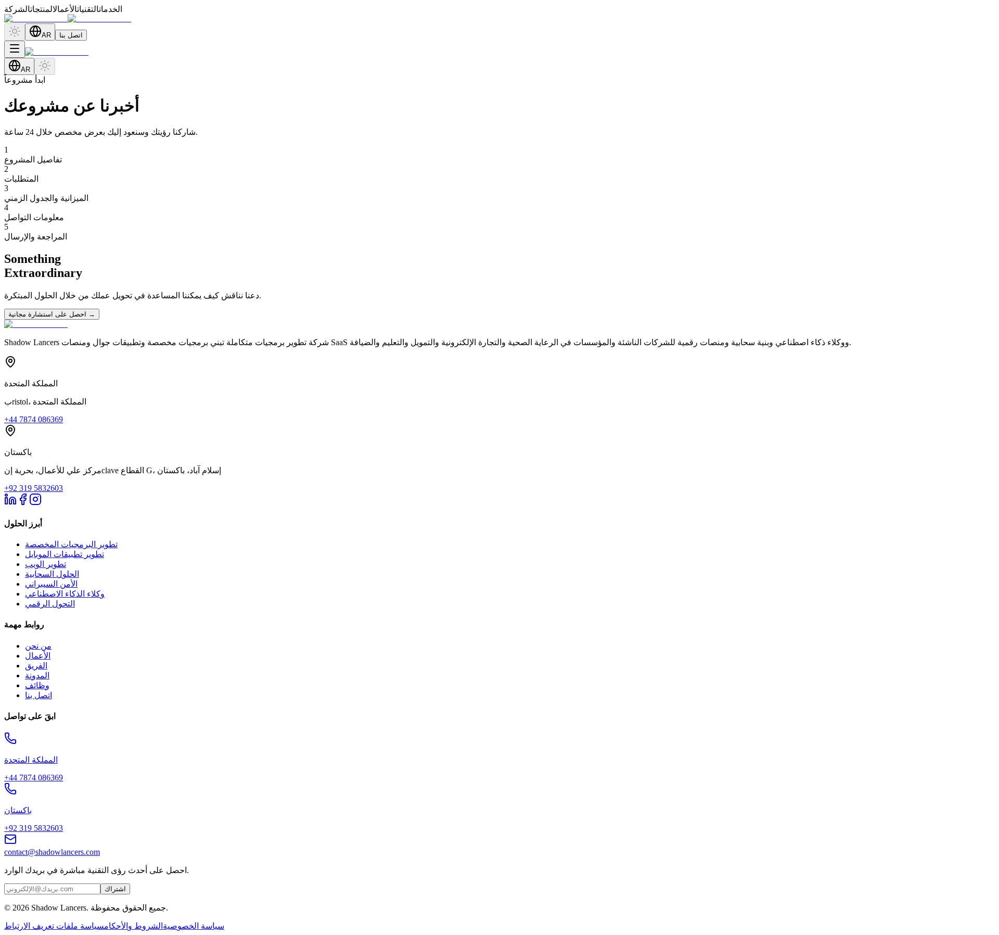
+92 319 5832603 (33, 488)
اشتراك (115, 889)
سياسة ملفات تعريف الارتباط (54, 925)
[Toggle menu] (14, 49)
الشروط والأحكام (133, 925)
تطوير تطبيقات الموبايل (64, 554)
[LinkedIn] (10, 502)
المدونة (37, 675)
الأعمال (37, 655)
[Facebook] (23, 502)
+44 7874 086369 (33, 419)
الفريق (36, 665)
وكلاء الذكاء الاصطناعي (65, 593)
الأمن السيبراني (51, 583)
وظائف (37, 685)
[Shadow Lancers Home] (67, 18)
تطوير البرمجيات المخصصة (71, 544)
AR (46, 35)
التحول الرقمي (50, 603)
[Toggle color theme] (14, 32)
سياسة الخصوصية (193, 925)
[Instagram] (35, 502)
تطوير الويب (45, 564)
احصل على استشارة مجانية (51, 314)
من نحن (38, 645)
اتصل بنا (71, 35)
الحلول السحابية (52, 574)
